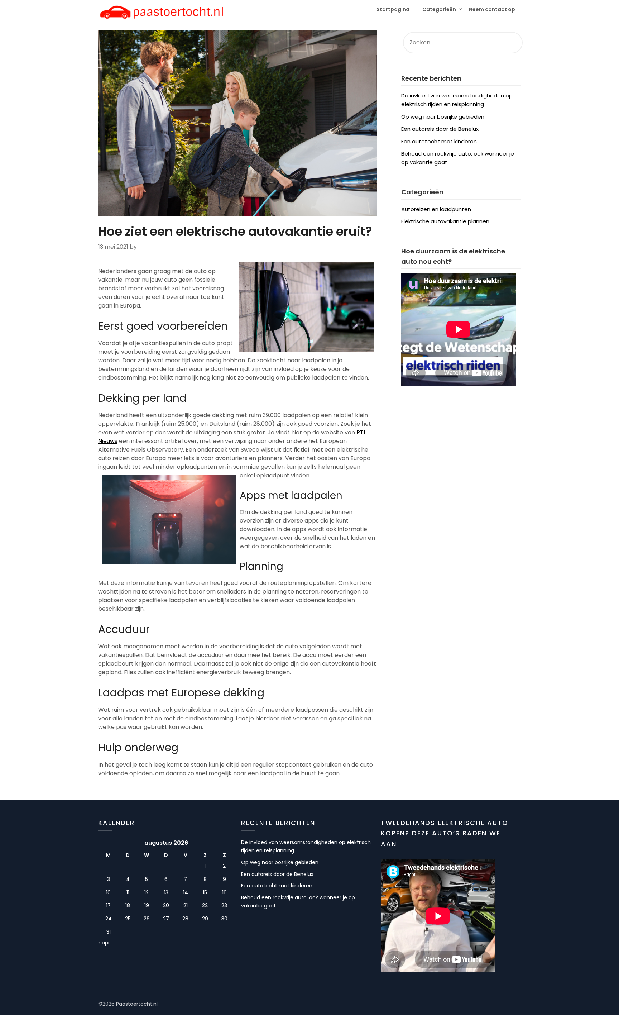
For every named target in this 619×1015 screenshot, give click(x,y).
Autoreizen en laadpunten (436, 209)
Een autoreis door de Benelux (440, 129)
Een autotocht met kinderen (439, 141)
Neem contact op (492, 9)
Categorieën (439, 9)
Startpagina (392, 9)
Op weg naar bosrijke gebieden (442, 116)
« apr (104, 942)
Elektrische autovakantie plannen (445, 221)
